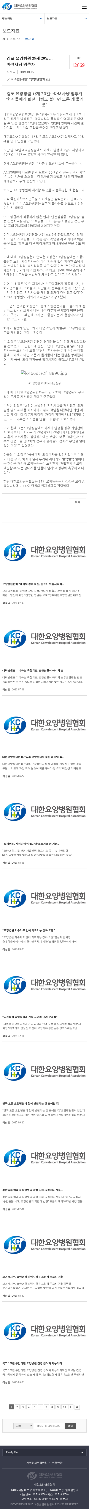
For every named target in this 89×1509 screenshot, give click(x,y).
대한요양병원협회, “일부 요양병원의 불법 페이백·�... (33, 757)
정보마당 (7, 18)
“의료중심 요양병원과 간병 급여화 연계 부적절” (29, 1016)
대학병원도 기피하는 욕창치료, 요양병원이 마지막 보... (33, 670)
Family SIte (12, 1452)
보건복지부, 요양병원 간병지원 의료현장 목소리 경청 (32, 1276)
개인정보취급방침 (37, 1462)
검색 (70, 1425)
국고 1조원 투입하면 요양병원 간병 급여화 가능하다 (32, 1363)
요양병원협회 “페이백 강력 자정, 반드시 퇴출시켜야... (33, 584)
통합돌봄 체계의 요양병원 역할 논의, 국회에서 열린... (32, 1190)
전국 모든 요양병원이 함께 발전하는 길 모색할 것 (30, 1103)
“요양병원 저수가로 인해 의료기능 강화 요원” (28, 930)
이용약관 (57, 1462)
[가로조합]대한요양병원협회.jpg (28, 79)
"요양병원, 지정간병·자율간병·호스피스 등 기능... (30, 843)
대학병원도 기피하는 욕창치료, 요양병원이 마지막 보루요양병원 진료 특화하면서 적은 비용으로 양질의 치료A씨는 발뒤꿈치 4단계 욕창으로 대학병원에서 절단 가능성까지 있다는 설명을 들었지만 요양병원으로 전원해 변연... (42, 680)
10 (64, 1407)
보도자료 (52, 18)
